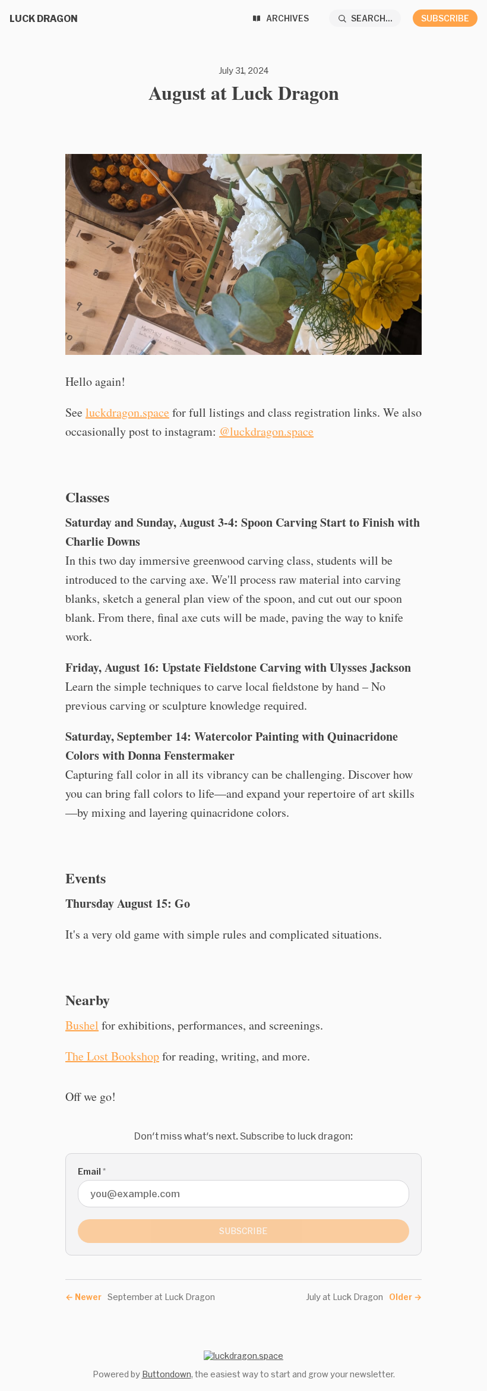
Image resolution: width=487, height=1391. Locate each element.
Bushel (82, 1025)
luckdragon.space (127, 412)
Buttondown (166, 1374)
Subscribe (445, 18)
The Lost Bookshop (112, 1056)
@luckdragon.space (266, 431)
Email (92, 1171)
